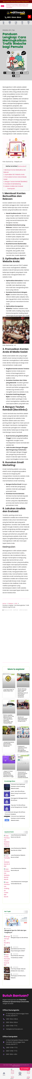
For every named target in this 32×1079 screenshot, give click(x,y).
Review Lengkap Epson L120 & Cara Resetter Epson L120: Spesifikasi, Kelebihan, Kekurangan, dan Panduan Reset (8, 719)
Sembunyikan (22, 166)
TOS (28, 23)
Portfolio (20, 1075)
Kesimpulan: (11, 188)
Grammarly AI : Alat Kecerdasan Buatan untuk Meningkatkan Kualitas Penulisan (23, 774)
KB (9, 23)
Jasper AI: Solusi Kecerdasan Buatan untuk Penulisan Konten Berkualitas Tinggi (8, 773)
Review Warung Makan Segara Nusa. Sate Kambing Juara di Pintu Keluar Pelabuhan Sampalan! (23, 693)
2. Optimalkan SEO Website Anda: (14, 174)
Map (22, 23)
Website (5, 30)
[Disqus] (16, 636)
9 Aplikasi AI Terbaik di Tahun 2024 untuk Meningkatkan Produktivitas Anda (23, 749)
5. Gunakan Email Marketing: (12, 184)
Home (4, 603)
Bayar (16, 23)
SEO (10, 30)
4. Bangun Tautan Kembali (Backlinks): (15, 181)
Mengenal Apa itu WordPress (19, 937)
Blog (3, 23)
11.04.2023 (8, 928)
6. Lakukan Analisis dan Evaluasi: (13, 186)
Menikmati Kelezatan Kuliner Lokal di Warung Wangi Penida (22, 719)
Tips (13, 30)
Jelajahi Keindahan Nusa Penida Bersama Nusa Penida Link (8, 744)
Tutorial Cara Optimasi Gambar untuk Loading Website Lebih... (18, 786)
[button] (7, 73)
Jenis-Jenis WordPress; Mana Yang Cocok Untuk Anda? (18, 793)
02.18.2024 (15, 936)
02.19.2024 (15, 974)
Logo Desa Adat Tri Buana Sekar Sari (8, 690)
